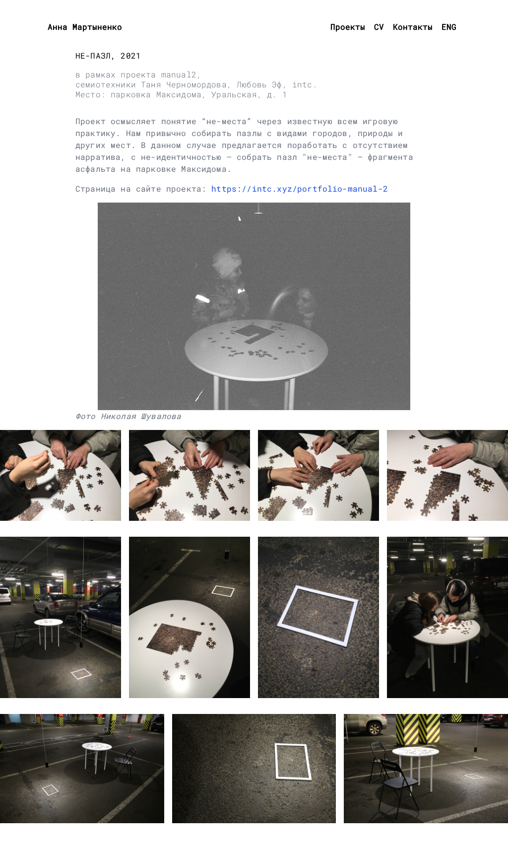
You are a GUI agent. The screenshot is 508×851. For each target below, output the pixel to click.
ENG (449, 26)
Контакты (413, 26)
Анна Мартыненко (85, 26)
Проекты (347, 26)
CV (379, 26)
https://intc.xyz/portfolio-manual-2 (299, 188)
